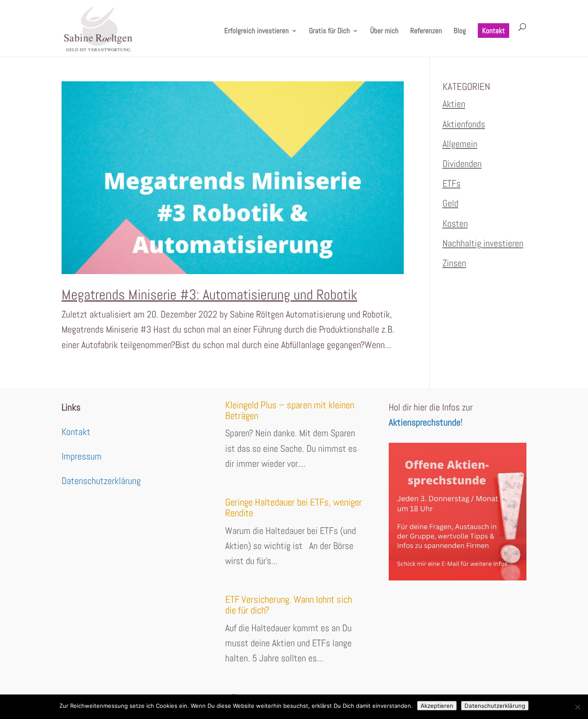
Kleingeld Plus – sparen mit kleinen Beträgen (289, 410)
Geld (450, 203)
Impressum (82, 456)
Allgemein (460, 144)
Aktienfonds (464, 124)
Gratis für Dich (329, 31)
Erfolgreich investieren (256, 31)
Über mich (384, 31)
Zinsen (454, 263)
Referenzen (426, 31)
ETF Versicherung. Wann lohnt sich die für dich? (288, 605)
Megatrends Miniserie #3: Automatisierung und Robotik (209, 295)
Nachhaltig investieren (483, 243)
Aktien (454, 104)
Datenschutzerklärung (101, 481)
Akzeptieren (437, 705)
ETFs (452, 183)
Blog (460, 31)
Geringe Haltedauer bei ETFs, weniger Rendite (293, 507)
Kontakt (493, 30)
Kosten (455, 223)
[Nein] (577, 707)
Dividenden (462, 163)
